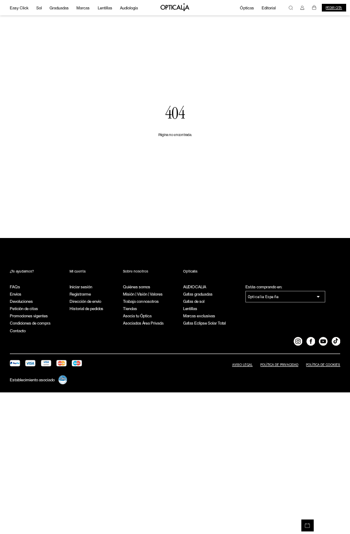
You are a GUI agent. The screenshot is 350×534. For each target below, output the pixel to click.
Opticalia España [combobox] (263, 297)
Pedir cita (334, 8)
